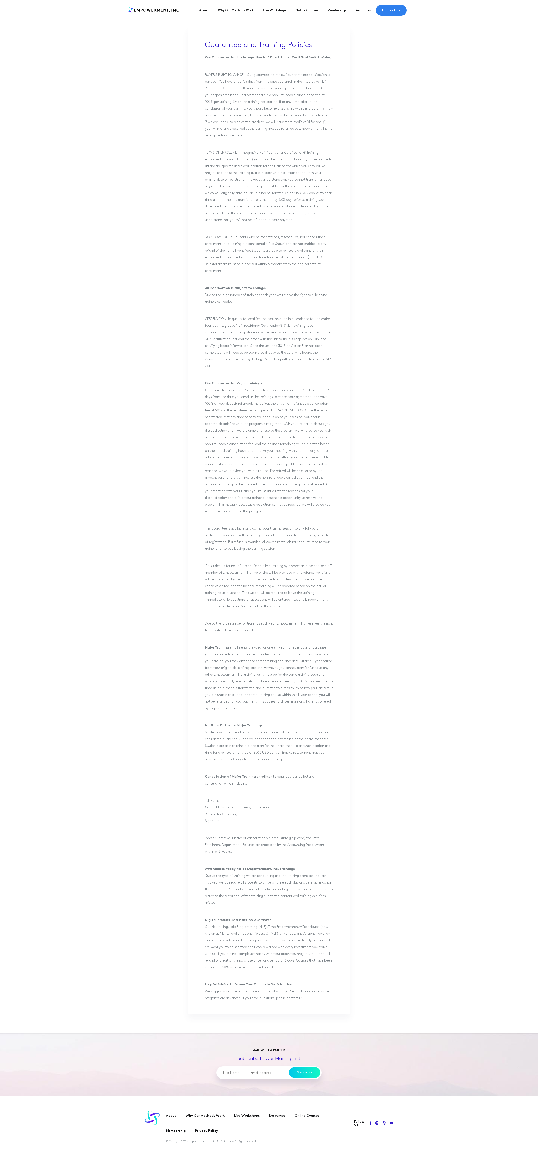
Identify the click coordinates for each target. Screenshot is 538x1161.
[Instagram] (376, 1123)
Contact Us (391, 10)
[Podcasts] (384, 1123)
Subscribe (305, 1072)
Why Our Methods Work (236, 10)
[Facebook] (370, 1123)
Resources (363, 10)
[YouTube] (391, 1123)
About (204, 10)
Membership (337, 10)
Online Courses (306, 10)
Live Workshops (274, 10)
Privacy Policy (206, 1131)
